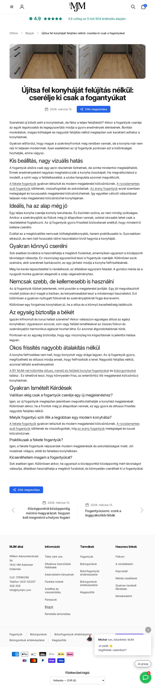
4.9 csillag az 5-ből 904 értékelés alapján (97, 19)
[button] (12, 7)
